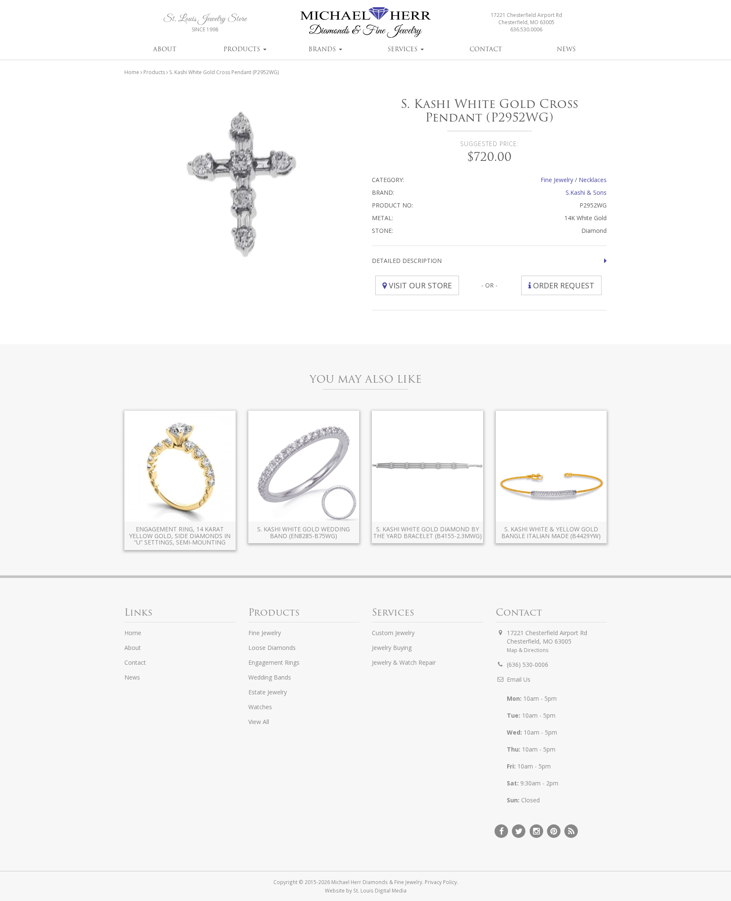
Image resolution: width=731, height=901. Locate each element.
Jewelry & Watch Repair (404, 662)
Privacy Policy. (441, 882)
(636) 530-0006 (527, 665)
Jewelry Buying (392, 648)
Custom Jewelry (393, 633)
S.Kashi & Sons (586, 192)
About (164, 49)
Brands (323, 49)
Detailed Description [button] (407, 261)
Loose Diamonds (272, 648)
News (566, 49)
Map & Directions (528, 650)
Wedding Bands (269, 677)
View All (258, 722)
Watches (260, 707)
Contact (486, 49)
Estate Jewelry (267, 692)
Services (403, 49)
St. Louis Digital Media (380, 890)
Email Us (518, 679)
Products (242, 49)
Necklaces (593, 180)
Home (131, 72)
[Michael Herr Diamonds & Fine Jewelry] (365, 22)
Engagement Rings (274, 662)
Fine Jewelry (557, 180)
